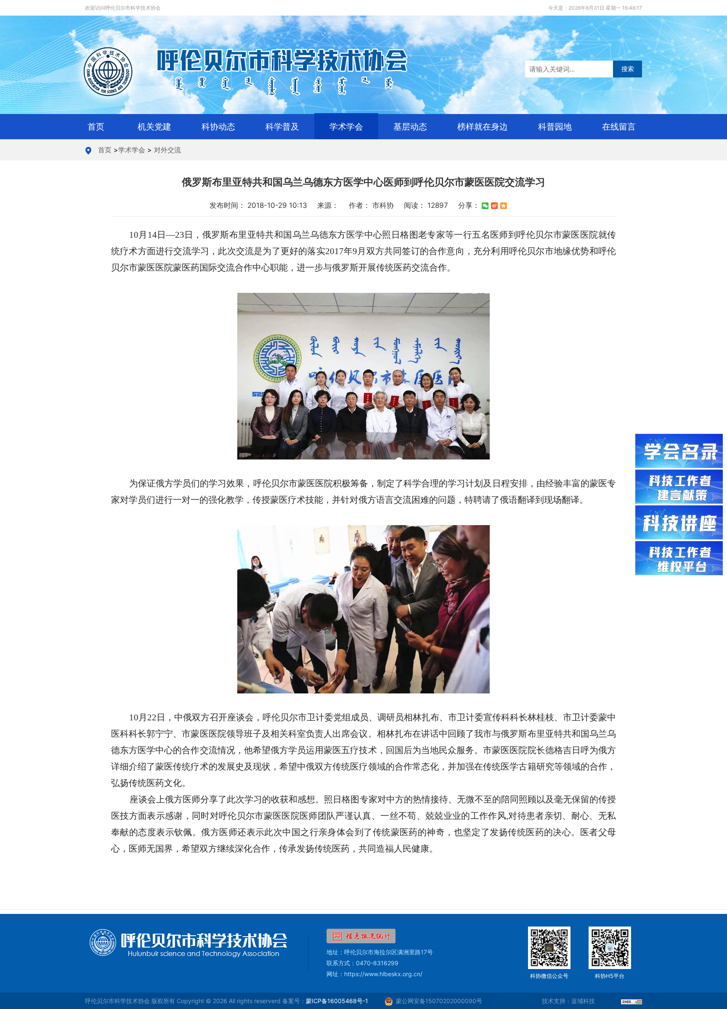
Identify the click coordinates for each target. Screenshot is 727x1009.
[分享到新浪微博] (494, 205)
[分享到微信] (485, 205)
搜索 (627, 69)
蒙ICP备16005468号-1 (337, 1000)
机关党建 (154, 127)
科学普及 (282, 127)
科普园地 (555, 127)
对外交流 (167, 150)
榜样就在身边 (482, 127)
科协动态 (218, 127)
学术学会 (346, 127)
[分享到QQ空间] (503, 205)
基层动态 (410, 127)
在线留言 (619, 127)
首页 (96, 127)
